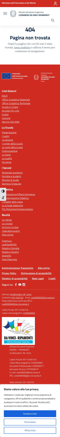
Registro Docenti (10, 252)
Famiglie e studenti (11, 176)
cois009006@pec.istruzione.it (15, 304)
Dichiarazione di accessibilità (36, 273)
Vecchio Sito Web (10, 122)
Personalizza (30, 422)
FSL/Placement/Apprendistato (17, 209)
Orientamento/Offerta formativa (18, 194)
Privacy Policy (9, 273)
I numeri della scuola (12, 143)
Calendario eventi (11, 231)
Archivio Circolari (10, 227)
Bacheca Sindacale (11, 184)
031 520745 (17, 297)
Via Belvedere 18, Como (20, 294)
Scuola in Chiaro (10, 107)
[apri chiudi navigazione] (5, 14)
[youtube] (19, 284)
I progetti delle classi (12, 202)
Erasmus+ (7, 241)
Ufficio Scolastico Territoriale (16, 103)
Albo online (7, 234)
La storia (6, 155)
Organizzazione (9, 151)
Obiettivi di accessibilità (14, 278)
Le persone (7, 140)
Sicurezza (6, 162)
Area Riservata (9, 259)
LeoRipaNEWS (9, 244)
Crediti (52, 278)
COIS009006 (29, 313)
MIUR (5, 96)
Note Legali (38, 278)
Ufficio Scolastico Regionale (16, 99)
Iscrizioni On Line (10, 111)
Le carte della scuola (12, 147)
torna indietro (22, 47)
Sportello (6, 255)
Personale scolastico (12, 172)
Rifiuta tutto (30, 430)
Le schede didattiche (12, 205)
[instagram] (23, 284)
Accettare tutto (30, 413)
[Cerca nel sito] (52, 21)
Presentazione (9, 132)
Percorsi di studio (10, 180)
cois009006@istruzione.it (43, 297)
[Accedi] (55, 4)
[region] (30, 410)
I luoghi (5, 136)
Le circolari (7, 223)
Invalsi (5, 114)
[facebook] (15, 284)
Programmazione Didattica (15, 198)
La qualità (7, 158)
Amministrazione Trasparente (17, 268)
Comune (6, 118)
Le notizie (7, 220)
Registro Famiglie (10, 248)
